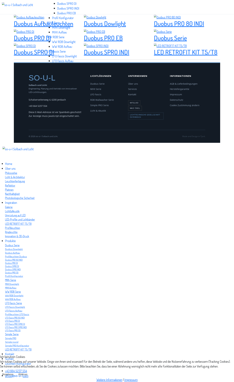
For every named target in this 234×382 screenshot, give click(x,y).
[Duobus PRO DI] (24, 31)
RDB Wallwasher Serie (102, 99)
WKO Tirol (135, 108)
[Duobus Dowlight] (95, 17)
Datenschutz (176, 99)
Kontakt (132, 94)
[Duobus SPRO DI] (25, 45)
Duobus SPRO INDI (68, 8)
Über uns (133, 83)
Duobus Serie (170, 38)
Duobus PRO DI (32, 38)
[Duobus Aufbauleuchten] (29, 17)
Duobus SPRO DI (67, 3)
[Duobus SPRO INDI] (96, 45)
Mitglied (134, 103)
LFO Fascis (95, 94)
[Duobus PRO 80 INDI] (167, 17)
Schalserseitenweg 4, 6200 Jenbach (47, 99)
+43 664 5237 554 (38, 105)
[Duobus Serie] (163, 31)
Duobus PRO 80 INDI (179, 23)
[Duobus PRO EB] (94, 31)
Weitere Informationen (109, 380)
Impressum (176, 94)
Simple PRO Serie (99, 105)
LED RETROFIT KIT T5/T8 (185, 52)
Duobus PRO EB (66, 13)
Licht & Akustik (98, 110)
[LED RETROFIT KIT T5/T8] (170, 45)
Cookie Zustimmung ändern (184, 105)
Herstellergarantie (179, 89)
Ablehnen (23, 374)
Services (132, 89)
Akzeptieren (8, 374)
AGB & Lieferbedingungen (184, 83)
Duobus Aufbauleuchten (43, 23)
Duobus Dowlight (105, 23)
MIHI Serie (95, 89)
